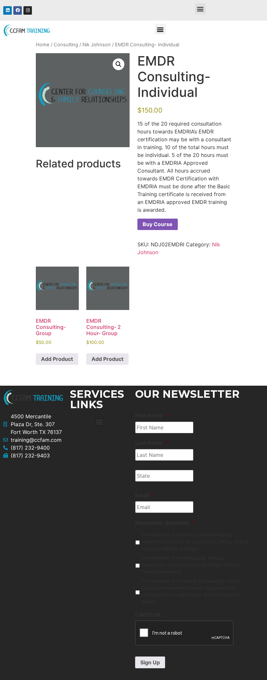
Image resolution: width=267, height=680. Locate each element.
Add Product (57, 359)
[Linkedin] (7, 10)
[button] (200, 8)
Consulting (66, 45)
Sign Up (150, 662)
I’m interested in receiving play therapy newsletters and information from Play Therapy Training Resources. (191, 564)
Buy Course (158, 224)
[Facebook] (17, 10)
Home (42, 45)
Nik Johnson (96, 45)
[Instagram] (27, 10)
